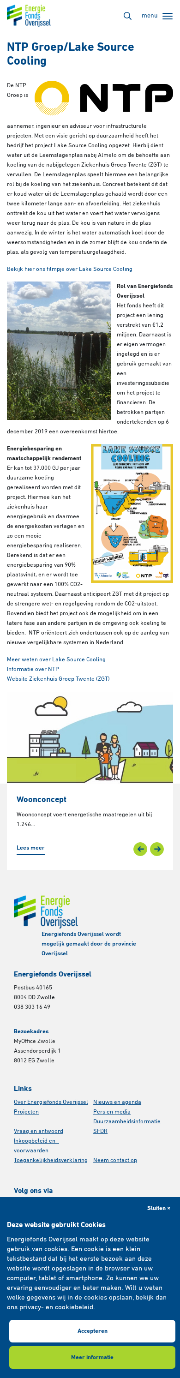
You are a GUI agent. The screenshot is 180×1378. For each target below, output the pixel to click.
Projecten (26, 1112)
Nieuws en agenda (117, 1102)
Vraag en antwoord (38, 1131)
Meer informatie (92, 1357)
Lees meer (31, 848)
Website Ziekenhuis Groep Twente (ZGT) (58, 679)
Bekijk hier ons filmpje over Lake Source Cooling (69, 269)
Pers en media (112, 1112)
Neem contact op (115, 1160)
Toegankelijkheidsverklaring (51, 1160)
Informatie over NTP (33, 669)
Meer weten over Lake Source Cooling (56, 660)
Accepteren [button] (93, 1331)
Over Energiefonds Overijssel (51, 1102)
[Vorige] (140, 849)
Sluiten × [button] (158, 1208)
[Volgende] (157, 849)
